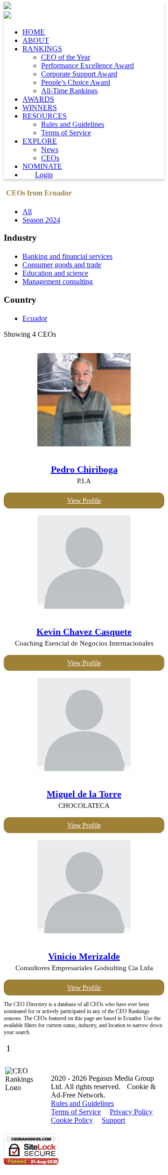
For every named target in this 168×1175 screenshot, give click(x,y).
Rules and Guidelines (72, 124)
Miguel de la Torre (84, 794)
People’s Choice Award (75, 82)
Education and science (55, 273)
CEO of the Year (65, 57)
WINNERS (39, 107)
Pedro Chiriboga (84, 469)
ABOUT (35, 40)
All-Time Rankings (69, 91)
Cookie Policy (72, 1120)
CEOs (50, 158)
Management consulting (57, 281)
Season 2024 (41, 220)
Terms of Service (66, 133)
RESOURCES (44, 116)
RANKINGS (42, 49)
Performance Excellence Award (87, 66)
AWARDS (38, 99)
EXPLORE (39, 141)
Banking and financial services (67, 256)
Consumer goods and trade (61, 265)
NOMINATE (42, 166)
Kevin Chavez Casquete (84, 631)
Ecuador (34, 318)
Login (44, 175)
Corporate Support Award (79, 74)
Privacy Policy (131, 1112)
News (49, 149)
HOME (33, 32)
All (27, 212)
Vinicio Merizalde (84, 956)
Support (113, 1120)
